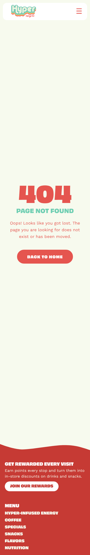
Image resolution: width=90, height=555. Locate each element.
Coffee (13, 519)
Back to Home (45, 256)
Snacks (14, 533)
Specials (15, 526)
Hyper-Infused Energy (31, 512)
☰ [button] (79, 11)
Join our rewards (31, 485)
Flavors (14, 540)
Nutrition (17, 547)
